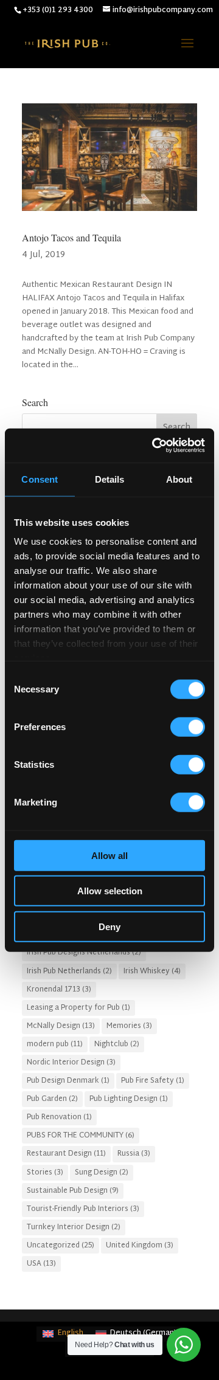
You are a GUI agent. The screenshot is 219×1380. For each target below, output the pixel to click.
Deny (109, 926)
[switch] (187, 726)
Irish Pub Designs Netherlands (84, 952)
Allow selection (109, 891)
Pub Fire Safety (152, 1081)
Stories (45, 1172)
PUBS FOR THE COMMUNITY (80, 1135)
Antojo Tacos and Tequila (71, 237)
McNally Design (61, 1026)
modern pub (55, 1044)
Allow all (109, 855)
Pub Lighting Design (128, 1099)
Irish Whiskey (152, 971)
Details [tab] (110, 479)
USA (41, 1264)
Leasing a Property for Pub (78, 1008)
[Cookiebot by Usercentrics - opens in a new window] (154, 446)
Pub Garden (52, 1099)
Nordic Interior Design (71, 1062)
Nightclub (116, 1044)
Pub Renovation (59, 1117)
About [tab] (179, 479)
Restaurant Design (66, 1154)
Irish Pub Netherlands (69, 971)
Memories (129, 1026)
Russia (133, 1154)
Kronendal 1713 (59, 989)
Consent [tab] (39, 479)
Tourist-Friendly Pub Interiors (83, 1209)
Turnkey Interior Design (73, 1227)
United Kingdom (139, 1245)
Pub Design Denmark (68, 1081)
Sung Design (101, 1172)
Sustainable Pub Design (73, 1191)
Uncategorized (60, 1245)
